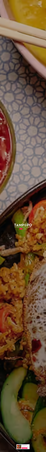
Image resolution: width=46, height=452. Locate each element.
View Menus (25, 228)
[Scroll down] (23, 450)
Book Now (21, 228)
